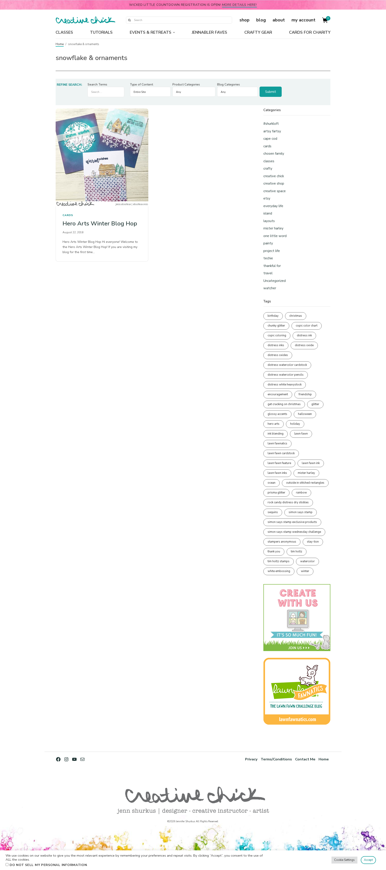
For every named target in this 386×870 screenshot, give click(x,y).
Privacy (251, 759)
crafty (267, 168)
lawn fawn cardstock (281, 453)
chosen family (273, 153)
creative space (274, 191)
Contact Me (305, 759)
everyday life (273, 206)
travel (268, 273)
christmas (295, 316)
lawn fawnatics (277, 443)
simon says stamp (301, 512)
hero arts (273, 424)
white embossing (279, 571)
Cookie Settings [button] (344, 860)
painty (268, 243)
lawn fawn (301, 434)
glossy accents (277, 414)
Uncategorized (274, 281)
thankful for (272, 266)
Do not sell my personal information (48, 865)
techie (268, 258)
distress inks (276, 345)
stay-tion (313, 542)
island (267, 213)
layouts (269, 221)
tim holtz (296, 551)
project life (271, 251)
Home (60, 44)
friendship (305, 394)
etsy (266, 198)
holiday (295, 424)
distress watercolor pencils (286, 375)
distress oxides (278, 355)
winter (305, 571)
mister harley (273, 228)
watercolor (307, 561)
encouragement (278, 394)
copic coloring (277, 335)
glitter (315, 404)
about (279, 20)
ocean (271, 483)
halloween (305, 414)
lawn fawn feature (279, 463)
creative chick (273, 176)
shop (244, 20)
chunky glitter (276, 326)
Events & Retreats (150, 32)
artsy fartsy (272, 131)
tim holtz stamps (279, 561)
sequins (273, 512)
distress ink (304, 335)
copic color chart (306, 326)
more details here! (239, 4)
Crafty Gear (258, 32)
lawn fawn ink (311, 463)
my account (303, 20)
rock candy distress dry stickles (288, 502)
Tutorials (101, 32)
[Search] (129, 20)
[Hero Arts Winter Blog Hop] (102, 157)
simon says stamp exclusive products (292, 522)
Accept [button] (368, 860)
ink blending (275, 434)
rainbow (301, 493)
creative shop (273, 183)
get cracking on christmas (284, 404)
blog (261, 20)
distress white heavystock (285, 385)
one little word (275, 236)
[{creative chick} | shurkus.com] (85, 20)
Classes (64, 32)
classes (268, 161)
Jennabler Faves (209, 32)
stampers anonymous (282, 542)
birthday (273, 316)
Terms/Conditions (276, 759)
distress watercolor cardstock (287, 365)
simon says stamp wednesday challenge (294, 532)
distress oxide (304, 345)
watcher (269, 288)
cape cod (270, 138)
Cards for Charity (309, 32)
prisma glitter (276, 493)
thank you (274, 551)
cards (68, 215)
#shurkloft (271, 123)
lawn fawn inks (277, 473)
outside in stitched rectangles (305, 483)
